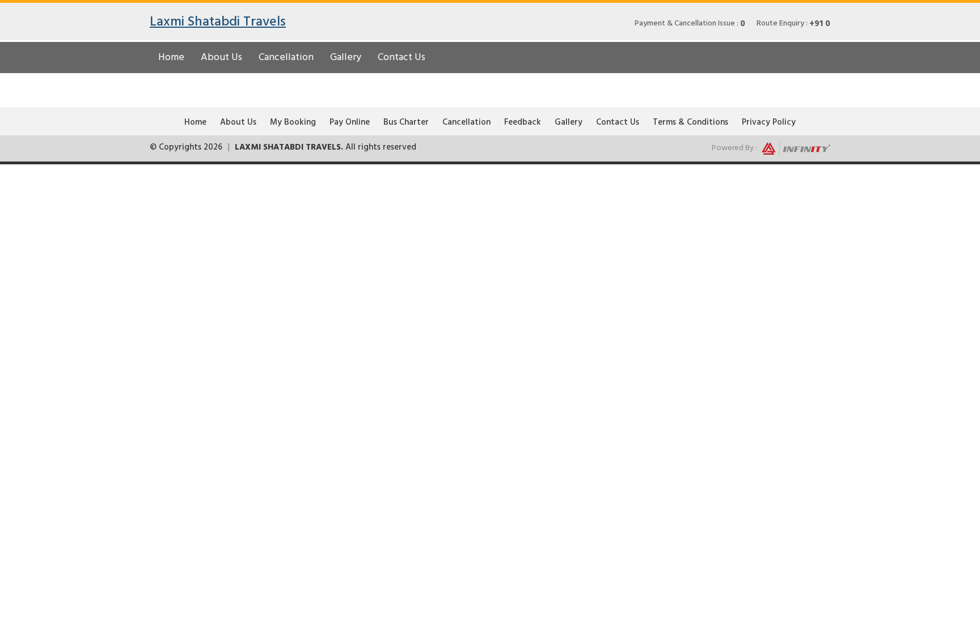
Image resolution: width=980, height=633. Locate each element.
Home (171, 57)
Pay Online (350, 122)
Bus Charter (406, 122)
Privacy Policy (769, 122)
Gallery (345, 57)
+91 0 (819, 24)
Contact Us (401, 57)
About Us (221, 57)
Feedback (522, 122)
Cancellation (286, 57)
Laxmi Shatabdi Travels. (289, 147)
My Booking (293, 122)
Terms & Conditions (690, 122)
